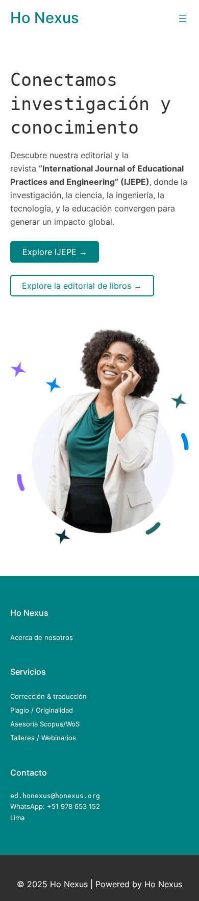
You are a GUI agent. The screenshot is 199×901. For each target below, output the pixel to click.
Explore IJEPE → (54, 252)
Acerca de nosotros (41, 637)
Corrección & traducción (48, 696)
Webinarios (58, 738)
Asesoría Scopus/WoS (45, 724)
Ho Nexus (44, 18)
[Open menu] (183, 18)
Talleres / (25, 738)
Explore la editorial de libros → (82, 286)
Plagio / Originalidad (41, 710)
